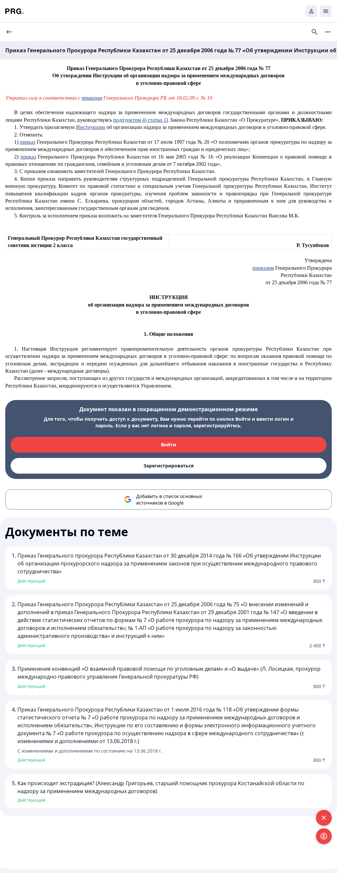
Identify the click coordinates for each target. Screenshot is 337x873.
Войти (168, 444)
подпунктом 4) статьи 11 (140, 120)
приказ (27, 142)
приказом (263, 268)
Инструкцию (90, 127)
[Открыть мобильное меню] (326, 11)
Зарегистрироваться (168, 465)
